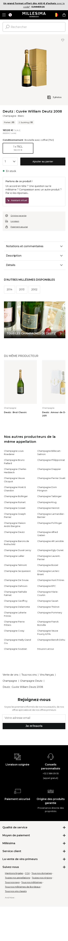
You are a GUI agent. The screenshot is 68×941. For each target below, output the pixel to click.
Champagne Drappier (49, 469)
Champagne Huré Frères (50, 580)
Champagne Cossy (14, 630)
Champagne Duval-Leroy (17, 550)
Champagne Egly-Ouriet (50, 550)
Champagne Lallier (14, 556)
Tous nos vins (29, 674)
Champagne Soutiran (15, 649)
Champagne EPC (46, 586)
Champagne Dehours (15, 586)
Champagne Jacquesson (17, 571)
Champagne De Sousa (16, 580)
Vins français (47, 674)
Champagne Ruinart (15, 502)
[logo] (34, 14)
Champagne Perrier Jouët (51, 478)
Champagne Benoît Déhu (51, 639)
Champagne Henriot (48, 508)
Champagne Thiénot (48, 606)
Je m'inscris (34, 726)
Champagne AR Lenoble (50, 541)
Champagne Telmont (15, 565)
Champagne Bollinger (16, 496)
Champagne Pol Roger (49, 523)
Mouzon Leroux (45, 649)
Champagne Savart (47, 601)
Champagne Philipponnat (51, 460)
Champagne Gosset (14, 508)
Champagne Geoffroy (15, 601)
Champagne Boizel (47, 565)
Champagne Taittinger (49, 496)
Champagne (9, 115)
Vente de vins (10, 674)
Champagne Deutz (14, 532)
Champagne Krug (46, 502)
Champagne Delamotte (17, 606)
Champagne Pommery (49, 612)
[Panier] (64, 15)
